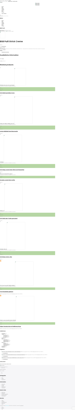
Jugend (3, 9)
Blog (2, 408)
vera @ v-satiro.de (3, 369)
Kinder (3, 8)
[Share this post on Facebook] (0, 50)
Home (3, 6)
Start (0, 30)
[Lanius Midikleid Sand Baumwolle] (23, 123)
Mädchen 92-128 (6, 344)
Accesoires (3, 333)
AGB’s (2, 400)
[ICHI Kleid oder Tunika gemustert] (13, 210)
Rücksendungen (4, 402)
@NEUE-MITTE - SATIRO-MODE (12, 1)
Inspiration (21, 405)
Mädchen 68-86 (5, 340)
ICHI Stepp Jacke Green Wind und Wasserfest (12, 169)
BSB (3, 58)
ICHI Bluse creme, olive (6, 257)
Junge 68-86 (5, 339)
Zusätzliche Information (5, 52)
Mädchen (4, 343)
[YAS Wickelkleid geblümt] (24, 285)
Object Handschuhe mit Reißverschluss (10, 326)
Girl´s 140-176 (5, 335)
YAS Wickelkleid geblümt (6, 291)
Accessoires (3, 346)
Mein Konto (3, 392)
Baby (2, 7)
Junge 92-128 (5, 345)
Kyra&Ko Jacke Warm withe (7, 180)
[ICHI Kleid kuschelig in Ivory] (20, 85)
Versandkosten (3, 46)
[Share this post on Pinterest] (1, 50)
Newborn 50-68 (5, 341)
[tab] (28, 52)
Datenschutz (4, 386)
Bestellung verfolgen (5, 394)
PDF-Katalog (3, 395)
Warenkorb (3, 403)
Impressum (3, 387)
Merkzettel (3, 393)
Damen (3, 10)
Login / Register (4, 13)
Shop (2, 407)
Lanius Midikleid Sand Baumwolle (9, 131)
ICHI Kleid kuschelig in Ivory (7, 93)
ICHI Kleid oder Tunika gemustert (8, 218)
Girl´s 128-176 (5, 336)
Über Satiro (3, 384)
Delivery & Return (2, 47)
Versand (3, 401)
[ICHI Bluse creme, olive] (16, 249)
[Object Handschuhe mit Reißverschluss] (25, 320)
